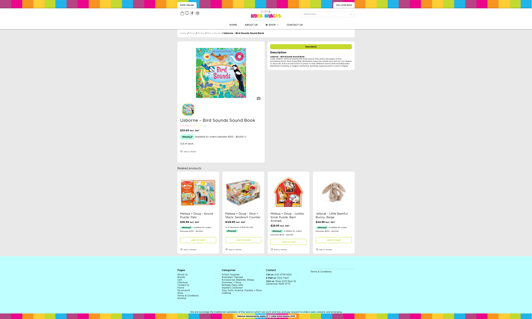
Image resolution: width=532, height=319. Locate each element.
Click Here (283, 278)
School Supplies (231, 275)
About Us (251, 25)
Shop (272, 25)
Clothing (226, 293)
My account (183, 290)
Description (311, 47)
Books (201, 33)
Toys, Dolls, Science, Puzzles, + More (242, 290)
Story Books (214, 33)
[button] (188, 151)
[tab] (311, 46)
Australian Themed (232, 277)
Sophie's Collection (232, 288)
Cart (179, 280)
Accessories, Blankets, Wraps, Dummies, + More (238, 281)
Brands (181, 277)
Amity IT (264, 316)
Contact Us (295, 25)
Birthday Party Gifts (232, 285)
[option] (221, 72)
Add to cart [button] (198, 240)
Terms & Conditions (188, 296)
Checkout (182, 282)
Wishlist (181, 298)
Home (233, 25)
